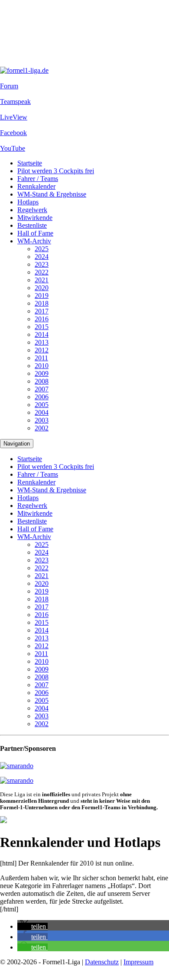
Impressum (138, 962)
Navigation (16, 443)
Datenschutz (102, 962)
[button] (32, 926)
